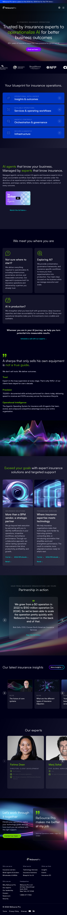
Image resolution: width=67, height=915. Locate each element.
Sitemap (24, 911)
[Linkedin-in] (34, 911)
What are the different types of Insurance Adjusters (45, 701)
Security (5, 899)
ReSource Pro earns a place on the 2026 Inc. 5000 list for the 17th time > (28, 2)
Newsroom (6, 896)
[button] (5, 620)
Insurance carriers (9, 870)
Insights (44, 870)
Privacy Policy (14, 911)
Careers (5, 893)
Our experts (7, 887)
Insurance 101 (46, 875)
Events (44, 872)
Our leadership (8, 890)
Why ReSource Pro (9, 885)
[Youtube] (30, 911)
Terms (5, 911)
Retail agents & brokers (11, 872)
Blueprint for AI (28, 875)
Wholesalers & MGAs (10, 875)
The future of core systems (17, 699)
